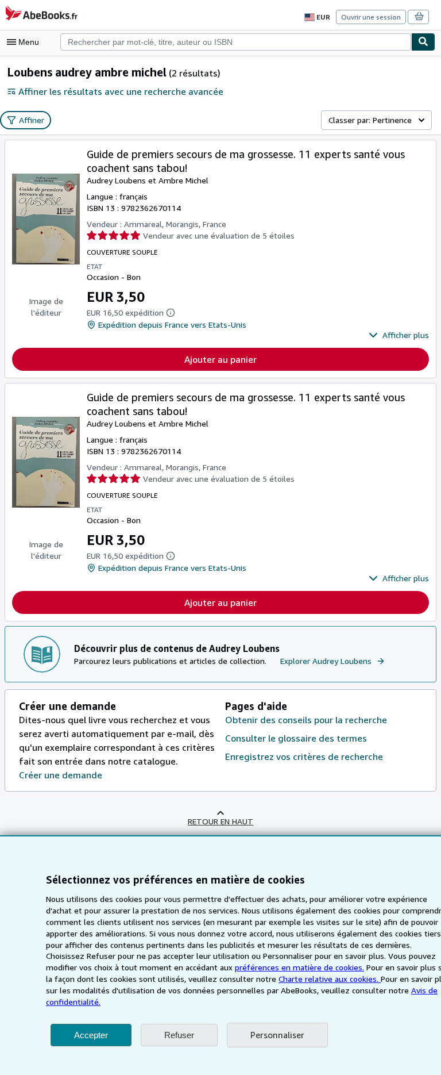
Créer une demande (60, 775)
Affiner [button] (31, 120)
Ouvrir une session (371, 17)
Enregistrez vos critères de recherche (304, 756)
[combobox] (235, 42)
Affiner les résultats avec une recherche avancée (120, 91)
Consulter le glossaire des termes (296, 738)
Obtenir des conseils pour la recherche (306, 719)
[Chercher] (423, 42)
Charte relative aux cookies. (329, 979)
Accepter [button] (91, 1035)
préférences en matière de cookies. (299, 967)
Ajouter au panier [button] (220, 359)
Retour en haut (220, 821)
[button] (399, 335)
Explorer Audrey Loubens (326, 661)
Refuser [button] (179, 1035)
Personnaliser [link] (277, 1035)
